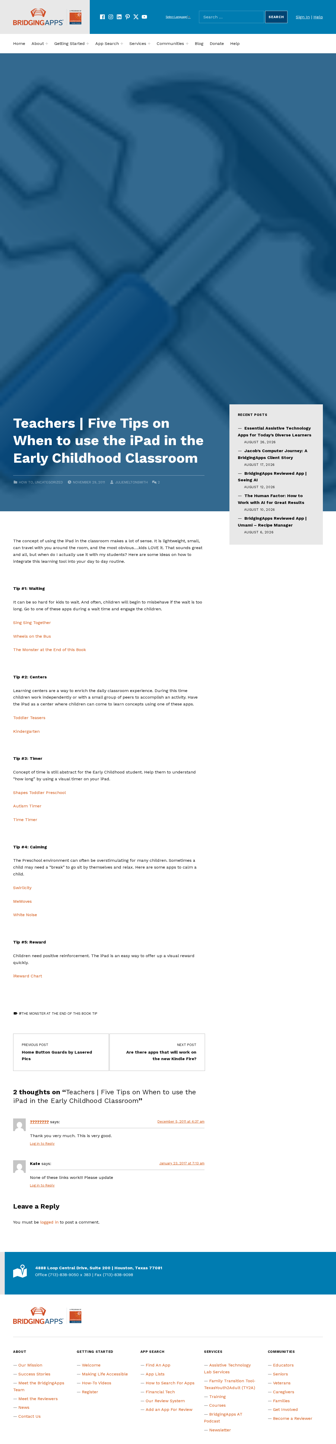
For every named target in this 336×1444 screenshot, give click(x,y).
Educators (283, 1365)
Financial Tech (160, 1391)
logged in (49, 1222)
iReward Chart (27, 975)
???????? (39, 1121)
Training (217, 1396)
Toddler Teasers (29, 717)
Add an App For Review (169, 1409)
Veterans (282, 1382)
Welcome (91, 1365)
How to (26, 482)
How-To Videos (96, 1382)
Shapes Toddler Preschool (39, 792)
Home (19, 43)
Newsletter (220, 1429)
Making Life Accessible (105, 1373)
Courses (217, 1405)
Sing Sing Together (32, 622)
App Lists (155, 1373)
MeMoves (22, 901)
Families (281, 1400)
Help (318, 16)
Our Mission (30, 1365)
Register (90, 1391)
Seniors (280, 1373)
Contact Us (29, 1416)
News (23, 1407)
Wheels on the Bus (32, 636)
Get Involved (285, 1409)
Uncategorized (49, 482)
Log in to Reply (42, 1144)
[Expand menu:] (46, 43)
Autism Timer (27, 805)
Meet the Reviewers (38, 1398)
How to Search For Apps (170, 1382)
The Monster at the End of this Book (49, 649)
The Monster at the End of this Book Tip (59, 1013)
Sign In (303, 16)
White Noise (25, 914)
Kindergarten (26, 731)
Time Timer (25, 819)
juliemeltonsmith (131, 482)
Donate (217, 43)
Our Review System (165, 1400)
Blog (199, 43)
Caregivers (283, 1391)
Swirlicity (22, 887)
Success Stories (34, 1373)
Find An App (158, 1365)
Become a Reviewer (292, 1418)
